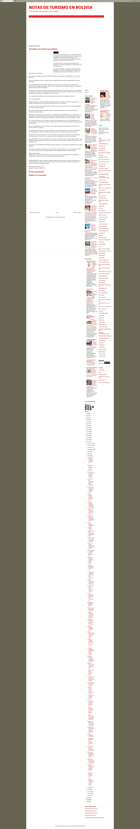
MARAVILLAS (102, 237)
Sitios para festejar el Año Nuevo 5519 (90, 567)
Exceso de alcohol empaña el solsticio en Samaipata (90, 505)
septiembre (90, 449)
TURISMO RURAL (103, 338)
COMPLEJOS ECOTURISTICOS (103, 177)
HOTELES (101, 215)
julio (89, 453)
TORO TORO (102, 326)
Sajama (100, 295)
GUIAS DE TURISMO (103, 212)
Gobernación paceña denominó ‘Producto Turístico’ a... (90, 460)
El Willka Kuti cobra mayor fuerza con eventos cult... (90, 589)
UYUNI (100, 347)
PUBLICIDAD (102, 288)
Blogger (83, 826)
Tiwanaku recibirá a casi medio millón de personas (90, 615)
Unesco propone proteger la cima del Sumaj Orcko (90, 781)
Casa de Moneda (103, 161)
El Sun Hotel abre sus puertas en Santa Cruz (90, 748)
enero (89, 795)
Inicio (57, 212)
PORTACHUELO (102, 278)
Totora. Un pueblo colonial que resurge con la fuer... (90, 546)
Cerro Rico (101, 164)
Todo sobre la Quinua (89, 290)
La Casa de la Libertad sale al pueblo (90, 696)
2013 (88, 437)
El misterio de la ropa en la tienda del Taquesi (90, 678)
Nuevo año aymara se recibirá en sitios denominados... (90, 597)
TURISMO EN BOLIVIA (90, 815)
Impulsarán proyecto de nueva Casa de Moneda (90, 761)
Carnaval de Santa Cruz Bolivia (91, 360)
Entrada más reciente (35, 212)
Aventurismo (101, 369)
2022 (88, 419)
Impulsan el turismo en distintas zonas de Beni (90, 703)
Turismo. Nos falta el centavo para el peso (90, 672)
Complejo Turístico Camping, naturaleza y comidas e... (90, 659)
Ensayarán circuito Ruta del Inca (89, 774)
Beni (36, 16)
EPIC (100, 372)
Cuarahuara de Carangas (104, 184)
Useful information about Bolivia (104, 111)
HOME (31, 16)
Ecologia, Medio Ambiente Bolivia (104, 91)
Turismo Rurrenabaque (104, 382)
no (99, 246)
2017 (88, 429)
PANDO (100, 257)
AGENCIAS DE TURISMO (105, 140)
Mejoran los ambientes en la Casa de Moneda (90, 723)
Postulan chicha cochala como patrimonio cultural (90, 690)
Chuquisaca (57, 16)
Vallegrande (101, 349)
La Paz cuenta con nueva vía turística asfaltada (90, 539)
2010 (88, 797)
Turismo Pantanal (103, 374)
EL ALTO (101, 190)
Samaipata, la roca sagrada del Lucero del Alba (90, 533)
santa (100, 311)
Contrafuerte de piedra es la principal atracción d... (90, 741)
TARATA (100, 320)
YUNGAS (101, 356)
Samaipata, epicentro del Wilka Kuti (90, 604)
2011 (88, 441)
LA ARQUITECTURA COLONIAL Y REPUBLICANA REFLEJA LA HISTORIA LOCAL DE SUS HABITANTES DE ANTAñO (91, 164)
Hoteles (88, 379)
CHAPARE (101, 166)
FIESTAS (101, 206)
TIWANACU (101, 324)
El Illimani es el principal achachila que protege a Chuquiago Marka (91, 192)
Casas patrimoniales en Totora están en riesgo (90, 634)
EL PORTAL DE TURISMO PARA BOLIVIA (94, 817)
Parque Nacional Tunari (104, 271)
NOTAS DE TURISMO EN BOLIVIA (60, 8)
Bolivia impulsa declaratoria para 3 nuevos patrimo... (90, 525)
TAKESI (100, 317)
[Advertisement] (70, 30)
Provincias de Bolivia (91, 367)
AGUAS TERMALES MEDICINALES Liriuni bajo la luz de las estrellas (91, 131)
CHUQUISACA (102, 168)
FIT (99, 208)
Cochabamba (65, 16)
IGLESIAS (101, 219)
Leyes (100, 235)
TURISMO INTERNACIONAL (103, 333)
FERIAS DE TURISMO (104, 200)
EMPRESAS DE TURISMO (105, 192)
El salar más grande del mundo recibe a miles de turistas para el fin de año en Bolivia (91, 244)
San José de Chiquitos (104, 306)
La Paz (79, 16)
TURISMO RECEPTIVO (104, 336)
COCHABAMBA (102, 174)
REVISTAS (101, 290)
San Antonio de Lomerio (104, 303)
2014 (88, 435)
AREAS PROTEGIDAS (104, 152)
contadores (101, 363)
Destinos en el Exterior (104, 187)
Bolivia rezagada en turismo (90, 735)
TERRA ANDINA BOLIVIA (90, 810)
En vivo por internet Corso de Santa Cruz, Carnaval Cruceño (91, 364)
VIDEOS (100, 351)
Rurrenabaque (102, 292)
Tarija (51, 16)
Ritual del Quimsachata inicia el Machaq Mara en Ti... (90, 768)
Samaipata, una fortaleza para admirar (90, 468)
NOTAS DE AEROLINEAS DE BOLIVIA (90, 317)
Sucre (100, 315)
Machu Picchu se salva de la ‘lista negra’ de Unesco (90, 474)
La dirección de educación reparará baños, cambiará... (90, 482)
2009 (88, 799)
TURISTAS (101, 340)
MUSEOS (101, 244)
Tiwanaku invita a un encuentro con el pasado (90, 710)
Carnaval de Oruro (91, 261)
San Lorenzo (102, 308)
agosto (89, 451)
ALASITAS (101, 146)
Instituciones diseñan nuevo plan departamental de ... (90, 518)
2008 (88, 801)
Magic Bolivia (102, 380)
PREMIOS (101, 282)
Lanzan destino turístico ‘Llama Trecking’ (93, 116)
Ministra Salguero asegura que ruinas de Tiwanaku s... (90, 642)
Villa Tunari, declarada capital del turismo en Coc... (90, 755)
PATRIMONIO (102, 276)
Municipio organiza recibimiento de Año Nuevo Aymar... (90, 651)
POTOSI (101, 280)
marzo (89, 791)
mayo (89, 787)
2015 (88, 433)
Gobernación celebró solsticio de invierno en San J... (90, 511)
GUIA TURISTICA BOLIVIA (91, 808)
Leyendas (101, 233)
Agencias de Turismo (98, 16)
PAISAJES (101, 255)
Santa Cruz (73, 16)
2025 (88, 413)
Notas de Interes (102, 248)
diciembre (90, 443)
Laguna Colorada (103, 228)
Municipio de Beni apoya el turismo (90, 609)
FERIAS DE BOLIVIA (91, 339)
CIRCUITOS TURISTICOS (105, 170)
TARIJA (100, 322)
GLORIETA (101, 210)
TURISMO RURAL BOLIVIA (91, 813)
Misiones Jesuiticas (103, 239)
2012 (88, 439)
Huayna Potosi (102, 217)
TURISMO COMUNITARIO (105, 329)
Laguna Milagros (102, 230)
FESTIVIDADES (102, 203)
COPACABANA (102, 182)
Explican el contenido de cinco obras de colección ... (90, 622)
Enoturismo (101, 195)
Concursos (101, 179)
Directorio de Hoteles (87, 16)
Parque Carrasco (103, 260)
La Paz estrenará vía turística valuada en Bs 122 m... (90, 717)
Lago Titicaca (102, 224)
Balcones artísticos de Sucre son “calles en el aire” (90, 666)
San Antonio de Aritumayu (105, 299)
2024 (88, 415)
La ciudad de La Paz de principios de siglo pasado (94, 146)
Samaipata (36, 168)
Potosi (41, 16)
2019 (88, 425)
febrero (89, 793)
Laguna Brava (102, 226)
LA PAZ (100, 221)
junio (89, 455)
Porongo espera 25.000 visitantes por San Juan (90, 497)
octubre (90, 447)
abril (89, 789)
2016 (88, 431)
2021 (88, 421)
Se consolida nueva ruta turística (90, 684)
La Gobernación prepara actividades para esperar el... (90, 574)
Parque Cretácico (103, 262)
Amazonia (101, 148)
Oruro (46, 16)
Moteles (100, 242)
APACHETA (101, 150)
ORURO (100, 253)
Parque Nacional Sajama (104, 268)
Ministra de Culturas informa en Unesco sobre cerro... (90, 560)
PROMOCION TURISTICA (105, 284)
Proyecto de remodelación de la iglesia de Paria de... (90, 729)
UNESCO (101, 345)
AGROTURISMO (102, 143)
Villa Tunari (101, 353)
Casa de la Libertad (103, 159)
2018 (88, 427)
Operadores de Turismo (104, 251)
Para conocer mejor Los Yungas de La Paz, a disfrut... (90, 489)
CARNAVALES (102, 157)
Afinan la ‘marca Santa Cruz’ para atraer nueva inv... (90, 582)
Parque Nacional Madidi (104, 264)
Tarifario (87, 92)
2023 (88, 417)
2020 (88, 423)
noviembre (90, 445)
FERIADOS (101, 198)
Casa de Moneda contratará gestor (90, 628)
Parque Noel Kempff (103, 273)
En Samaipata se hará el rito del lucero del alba (90, 553)
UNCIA (100, 342)
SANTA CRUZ (42, 168)
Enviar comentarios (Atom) (59, 217)
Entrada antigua (77, 212)
